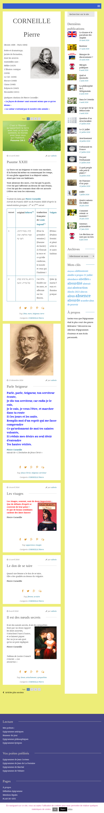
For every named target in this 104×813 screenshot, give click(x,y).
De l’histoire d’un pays (84, 182)
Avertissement (85, 138)
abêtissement (81, 271)
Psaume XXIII (17, 162)
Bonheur (83, 46)
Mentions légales (10, 795)
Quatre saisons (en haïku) (85, 201)
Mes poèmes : (9, 728)
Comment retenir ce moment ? (83, 213)
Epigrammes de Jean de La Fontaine (19, 763)
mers (30, 313)
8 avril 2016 (13, 611)
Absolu (70, 291)
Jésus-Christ (26, 473)
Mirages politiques (83, 66)
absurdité (74, 283)
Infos (70, 809)
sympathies (42, 677)
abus (71, 296)
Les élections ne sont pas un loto (86, 235)
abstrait (86, 283)
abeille (70, 275)
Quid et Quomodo (83, 76)
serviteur (42, 473)
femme (30, 596)
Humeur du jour (10, 735)
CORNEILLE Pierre (36, 318)
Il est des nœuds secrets (23, 617)
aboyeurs (71, 271)
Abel (69, 287)
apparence (30, 545)
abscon (83, 291)
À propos (7, 787)
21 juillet (88, 275)
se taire (37, 596)
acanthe (85, 300)
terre (42, 313)
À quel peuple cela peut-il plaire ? (85, 170)
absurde (73, 300)
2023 (77, 291)
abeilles (84, 279)
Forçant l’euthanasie (84, 158)
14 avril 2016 (14, 487)
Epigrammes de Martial (13, 767)
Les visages (15, 494)
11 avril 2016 (14, 559)
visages (38, 545)
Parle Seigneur (17, 386)
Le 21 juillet (84, 129)
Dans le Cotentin (86, 99)
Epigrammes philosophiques (15, 739)
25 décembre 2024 (16, 380)
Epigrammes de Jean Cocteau (16, 759)
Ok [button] (55, 809)
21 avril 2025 (14, 155)
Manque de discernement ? (86, 55)
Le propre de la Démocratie (86, 109)
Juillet (81, 191)
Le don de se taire (19, 566)
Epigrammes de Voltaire (13, 770)
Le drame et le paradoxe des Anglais (85, 35)
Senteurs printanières (84, 225)
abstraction (80, 287)
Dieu (25, 313)
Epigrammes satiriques (13, 731)
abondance (72, 279)
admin (54, 155)
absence (83, 295)
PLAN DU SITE (9, 798)
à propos (79, 275)
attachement (31, 677)
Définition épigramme (12, 791)
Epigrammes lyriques (12, 743)
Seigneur (36, 313)
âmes (23, 677)
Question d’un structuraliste (85, 119)
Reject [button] (63, 809)
